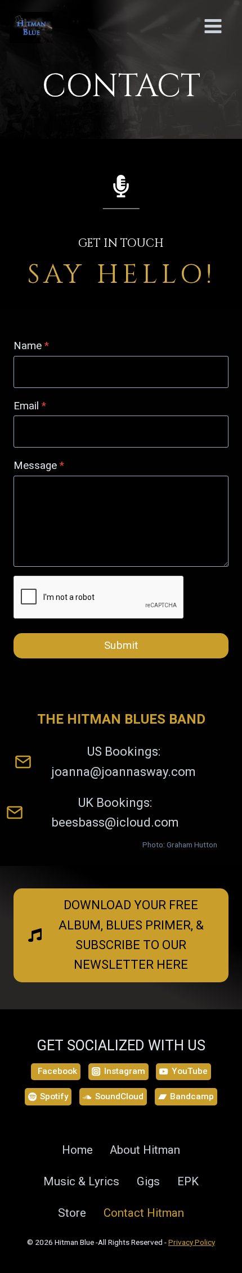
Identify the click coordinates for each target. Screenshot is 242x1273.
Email (30, 406)
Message (39, 465)
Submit (121, 645)
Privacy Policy (191, 1242)
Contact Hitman (144, 1213)
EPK (188, 1181)
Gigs (148, 1181)
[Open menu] (213, 42)
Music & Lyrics (81, 1181)
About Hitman (145, 1150)
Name (31, 346)
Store (72, 1213)
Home (77, 1150)
